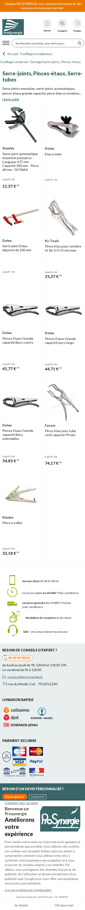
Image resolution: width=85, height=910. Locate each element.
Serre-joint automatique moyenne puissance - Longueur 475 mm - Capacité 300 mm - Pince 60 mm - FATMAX (20, 162)
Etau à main (53, 154)
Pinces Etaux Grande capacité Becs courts (17, 340)
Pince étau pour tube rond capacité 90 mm (60, 433)
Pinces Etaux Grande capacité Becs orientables (17, 435)
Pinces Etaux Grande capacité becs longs (60, 341)
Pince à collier (12, 523)
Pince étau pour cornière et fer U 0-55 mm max (63, 248)
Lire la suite (10, 99)
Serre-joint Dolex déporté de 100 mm (16, 248)
